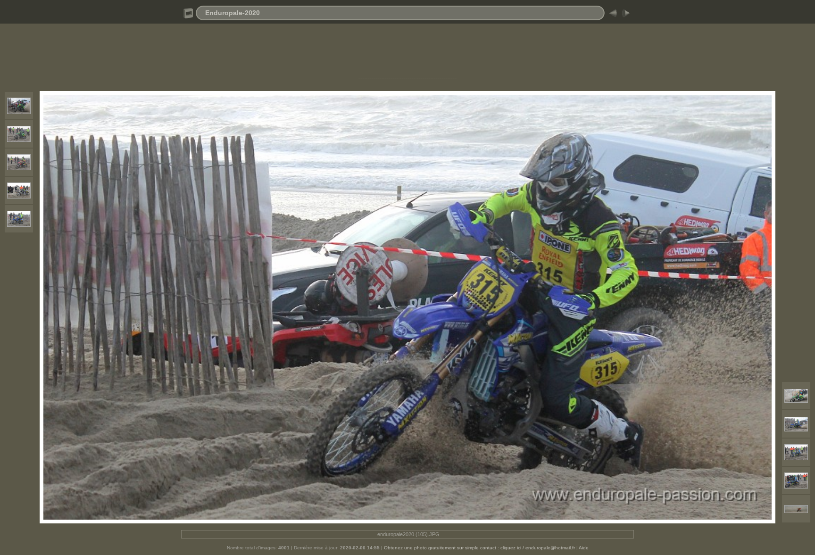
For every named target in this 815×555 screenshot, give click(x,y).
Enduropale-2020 (232, 13)
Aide (584, 547)
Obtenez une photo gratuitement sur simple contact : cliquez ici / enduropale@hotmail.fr (479, 547)
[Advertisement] (407, 53)
